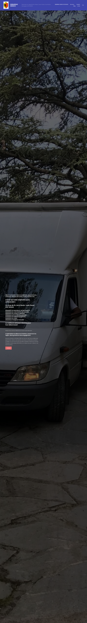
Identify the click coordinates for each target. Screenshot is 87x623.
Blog (74, 6)
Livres (78, 6)
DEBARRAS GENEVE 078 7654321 (61, 4)
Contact (78, 4)
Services (72, 4)
